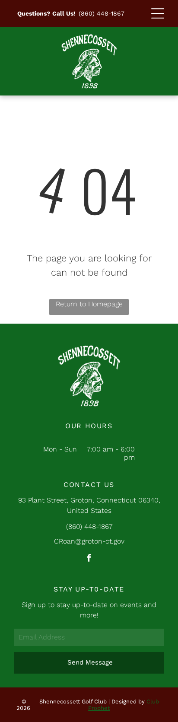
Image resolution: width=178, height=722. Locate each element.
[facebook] (89, 559)
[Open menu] (157, 13)
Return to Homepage (89, 304)
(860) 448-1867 (101, 13)
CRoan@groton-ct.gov (89, 541)
